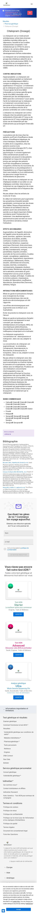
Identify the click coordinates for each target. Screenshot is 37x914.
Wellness (7, 762)
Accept (18, 909)
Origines (7, 765)
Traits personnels (10, 758)
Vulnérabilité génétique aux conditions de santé (17, 746)
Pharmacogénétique (11, 24)
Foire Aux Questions (10, 850)
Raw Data (6, 772)
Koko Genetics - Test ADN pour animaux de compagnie (17, 810)
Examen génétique (10, 734)
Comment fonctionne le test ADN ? (15, 738)
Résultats (6, 21)
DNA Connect (8, 769)
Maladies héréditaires (12, 751)
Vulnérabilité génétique (11, 789)
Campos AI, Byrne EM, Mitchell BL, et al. (15, 472)
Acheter (6, 776)
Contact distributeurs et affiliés (14, 801)
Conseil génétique (9, 785)
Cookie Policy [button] (16, 901)
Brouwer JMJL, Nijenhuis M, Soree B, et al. (15, 462)
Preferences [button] (29, 903)
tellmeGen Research (10, 805)
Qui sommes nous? (10, 798)
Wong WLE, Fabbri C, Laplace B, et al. (14, 487)
